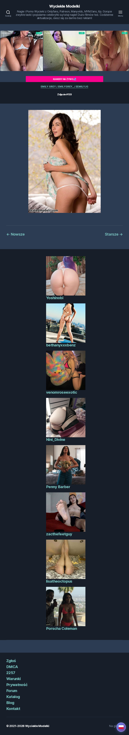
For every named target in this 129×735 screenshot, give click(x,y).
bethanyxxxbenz (61, 345)
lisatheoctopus (59, 581)
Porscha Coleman (61, 628)
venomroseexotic (61, 392)
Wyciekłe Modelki (64, 6)
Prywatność (16, 684)
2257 (10, 672)
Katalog (13, 696)
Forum (11, 690)
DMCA (12, 666)
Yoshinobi (54, 298)
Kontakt (13, 708)
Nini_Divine (55, 439)
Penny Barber (58, 486)
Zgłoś (11, 660)
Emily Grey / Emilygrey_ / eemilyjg (64, 86)
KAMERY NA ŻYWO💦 (64, 79)
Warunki (13, 678)
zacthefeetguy (59, 534)
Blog (10, 702)
